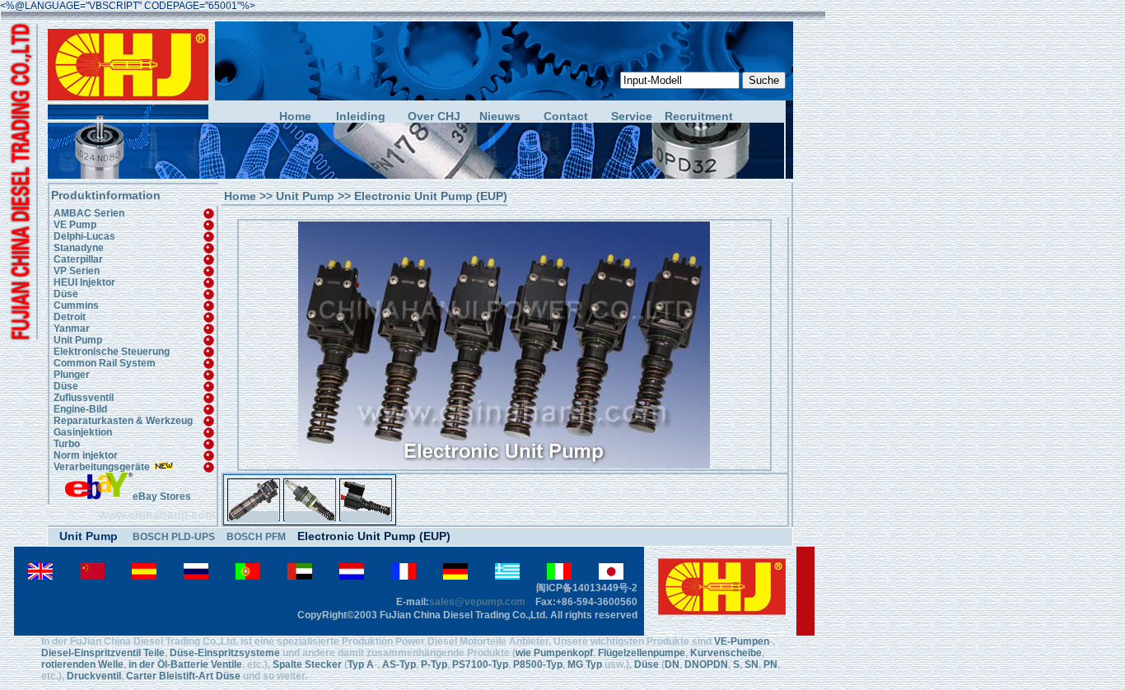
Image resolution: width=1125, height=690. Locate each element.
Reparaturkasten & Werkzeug (123, 421)
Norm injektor (86, 455)
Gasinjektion (83, 432)
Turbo (67, 444)
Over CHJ (434, 116)
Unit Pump (78, 340)
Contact (566, 116)
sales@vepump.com (477, 602)
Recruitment (698, 116)
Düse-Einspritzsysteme (225, 653)
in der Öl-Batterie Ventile (185, 664)
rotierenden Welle (82, 664)
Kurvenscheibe (726, 653)
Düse (66, 294)
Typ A (361, 664)
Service (631, 116)
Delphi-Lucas (84, 236)
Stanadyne (79, 248)
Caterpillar (78, 259)
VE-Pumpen (741, 641)
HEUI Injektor (84, 282)
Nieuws (499, 116)
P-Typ (432, 664)
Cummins (76, 305)
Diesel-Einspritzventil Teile (103, 653)
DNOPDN (706, 664)
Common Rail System (105, 363)
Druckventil (94, 676)
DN (672, 664)
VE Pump (75, 225)
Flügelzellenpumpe (641, 653)
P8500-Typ (536, 664)
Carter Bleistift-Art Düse (183, 676)
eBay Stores (162, 496)
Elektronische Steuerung (112, 351)
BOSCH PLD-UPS (174, 537)
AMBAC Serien (89, 213)
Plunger (72, 374)
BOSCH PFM (256, 537)
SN (752, 664)
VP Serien (77, 271)
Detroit (70, 317)
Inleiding (360, 116)
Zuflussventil (84, 397)
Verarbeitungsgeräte (102, 467)
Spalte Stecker (307, 664)
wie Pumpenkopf (554, 653)
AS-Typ (399, 664)
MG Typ (584, 664)
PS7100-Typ (480, 664)
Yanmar (72, 328)
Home (295, 116)
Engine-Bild (80, 409)
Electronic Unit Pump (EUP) (373, 536)
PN (770, 664)
